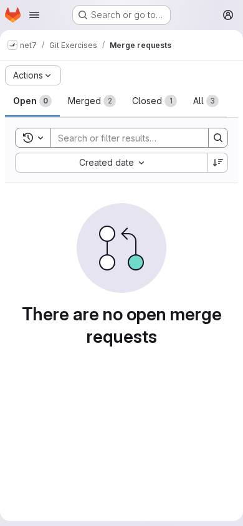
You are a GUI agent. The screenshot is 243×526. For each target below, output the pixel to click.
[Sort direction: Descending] (218, 163)
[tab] (32, 101)
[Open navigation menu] (34, 15)
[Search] (218, 138)
